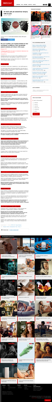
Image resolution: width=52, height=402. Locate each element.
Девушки (18, 4)
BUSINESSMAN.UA (7, 392)
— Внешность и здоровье (27, 386)
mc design (42, 397)
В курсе (34, 4)
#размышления (12, 226)
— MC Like (3, 386)
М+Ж (22, 4)
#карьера (4, 226)
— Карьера (25, 387)
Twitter (11, 39)
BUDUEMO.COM (7, 394)
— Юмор (9, 386)
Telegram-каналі (4, 51)
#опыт (16, 226)
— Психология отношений (11, 387)
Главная (2, 9)
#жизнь (19, 226)
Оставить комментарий (13, 229)
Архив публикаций (36, 386)
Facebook (4, 39)
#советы (8, 226)
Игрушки (25, 4)
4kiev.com (36, 390)
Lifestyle (30, 4)
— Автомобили (19, 387)
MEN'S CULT (37, 389)
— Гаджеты (19, 386)
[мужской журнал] (7, 3)
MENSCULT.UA (7, 391)
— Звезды (3, 387)
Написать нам (48, 400)
